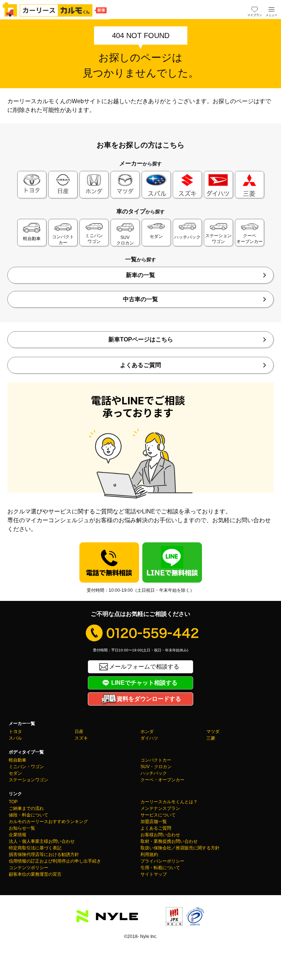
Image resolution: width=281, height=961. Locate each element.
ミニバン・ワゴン (26, 766)
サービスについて (158, 815)
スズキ (81, 738)
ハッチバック (153, 773)
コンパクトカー (155, 760)
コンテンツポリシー (28, 867)
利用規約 (149, 854)
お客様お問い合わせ (160, 834)
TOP (13, 801)
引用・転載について (160, 867)
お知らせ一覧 (22, 828)
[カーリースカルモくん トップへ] (55, 9)
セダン (15, 773)
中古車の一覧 (140, 299)
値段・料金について (28, 815)
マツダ (213, 731)
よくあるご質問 (140, 365)
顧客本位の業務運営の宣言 (35, 874)
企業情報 (17, 834)
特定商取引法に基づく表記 (35, 847)
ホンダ (147, 731)
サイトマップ (153, 874)
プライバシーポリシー (162, 861)
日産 (79, 731)
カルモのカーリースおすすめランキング (48, 821)
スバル (15, 738)
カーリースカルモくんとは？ (169, 801)
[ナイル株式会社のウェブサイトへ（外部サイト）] (107, 918)
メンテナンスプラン (160, 808)
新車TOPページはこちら (140, 339)
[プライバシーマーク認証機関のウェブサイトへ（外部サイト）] (195, 921)
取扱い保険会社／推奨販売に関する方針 (180, 847)
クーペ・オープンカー (162, 779)
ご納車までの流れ (26, 808)
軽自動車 (17, 760)
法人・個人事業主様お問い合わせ (42, 841)
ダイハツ (149, 738)
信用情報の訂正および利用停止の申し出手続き (55, 861)
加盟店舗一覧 (153, 821)
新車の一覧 (140, 275)
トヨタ (15, 731)
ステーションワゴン (28, 779)
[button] (271, 9)
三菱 (210, 738)
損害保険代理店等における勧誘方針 (44, 854)
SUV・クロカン (156, 766)
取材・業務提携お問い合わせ (169, 841)
